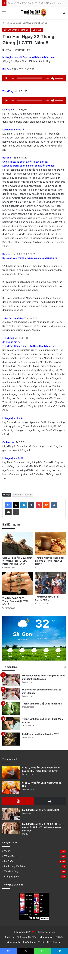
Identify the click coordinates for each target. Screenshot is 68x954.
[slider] (59, 78)
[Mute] (52, 78)
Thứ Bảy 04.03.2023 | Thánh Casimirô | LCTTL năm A (15, 601)
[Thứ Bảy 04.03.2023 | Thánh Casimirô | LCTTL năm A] (17, 583)
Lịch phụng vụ (11, 876)
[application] (34, 78)
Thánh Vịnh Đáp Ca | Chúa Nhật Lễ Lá (42, 703)
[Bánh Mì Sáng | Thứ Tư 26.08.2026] (11, 814)
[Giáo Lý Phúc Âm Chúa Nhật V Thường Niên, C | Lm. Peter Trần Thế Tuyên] (17, 543)
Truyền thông (11, 871)
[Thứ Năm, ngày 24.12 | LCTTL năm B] (50, 583)
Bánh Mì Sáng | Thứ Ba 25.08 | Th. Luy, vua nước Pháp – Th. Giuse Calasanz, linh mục (42, 827)
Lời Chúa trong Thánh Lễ (35, 23)
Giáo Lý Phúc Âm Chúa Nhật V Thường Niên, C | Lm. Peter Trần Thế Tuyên (17, 560)
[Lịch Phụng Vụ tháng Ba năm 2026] (11, 739)
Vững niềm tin (11, 856)
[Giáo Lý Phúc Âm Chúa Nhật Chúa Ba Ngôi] (11, 787)
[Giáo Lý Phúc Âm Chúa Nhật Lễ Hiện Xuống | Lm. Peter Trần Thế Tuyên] (11, 772)
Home (7, 23)
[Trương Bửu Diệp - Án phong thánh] (34, 13)
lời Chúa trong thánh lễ (22, 495)
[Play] (6, 78)
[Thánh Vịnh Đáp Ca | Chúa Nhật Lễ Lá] (11, 708)
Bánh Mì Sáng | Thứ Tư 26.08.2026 (40, 810)
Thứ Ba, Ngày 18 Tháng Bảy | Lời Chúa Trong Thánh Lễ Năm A (50, 560)
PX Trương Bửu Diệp (14, 866)
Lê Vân (8, 50)
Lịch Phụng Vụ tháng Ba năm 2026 (40, 734)
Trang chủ (10, 937)
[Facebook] (8, 505)
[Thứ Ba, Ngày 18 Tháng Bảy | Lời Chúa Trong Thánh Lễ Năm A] (50, 543)
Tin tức (7, 851)
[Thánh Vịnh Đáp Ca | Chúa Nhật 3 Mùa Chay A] (11, 723)
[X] (16, 505)
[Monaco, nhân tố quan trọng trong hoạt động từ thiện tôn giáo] (11, 680)
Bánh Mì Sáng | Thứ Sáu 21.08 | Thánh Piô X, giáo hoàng (35, 3)
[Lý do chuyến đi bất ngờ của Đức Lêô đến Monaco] (11, 694)
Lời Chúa (16, 23)
